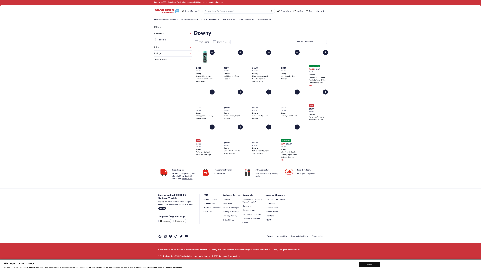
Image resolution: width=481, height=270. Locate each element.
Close (369, 265)
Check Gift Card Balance (275, 199)
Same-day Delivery (230, 216)
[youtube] (186, 236)
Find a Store (227, 203)
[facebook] (160, 236)
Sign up (162, 208)
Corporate (246, 206)
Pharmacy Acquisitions (251, 218)
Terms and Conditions (299, 236)
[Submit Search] (271, 11)
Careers (246, 223)
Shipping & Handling (231, 212)
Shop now (219, 2)
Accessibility (282, 236)
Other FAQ (208, 212)
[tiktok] (175, 236)
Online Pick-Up (228, 220)
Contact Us (227, 199)
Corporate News (249, 210)
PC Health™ (270, 203)
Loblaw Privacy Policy (173, 267)
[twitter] (181, 236)
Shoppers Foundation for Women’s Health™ (252, 200)
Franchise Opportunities (252, 214)
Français (270, 236)
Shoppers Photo (272, 207)
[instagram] (165, 236)
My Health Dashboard (212, 207)
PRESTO (269, 220)
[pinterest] (170, 236)
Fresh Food (270, 216)
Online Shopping (210, 199)
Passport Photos (272, 212)
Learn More (187, 179)
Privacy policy (317, 236)
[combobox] (239, 11)
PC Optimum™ (209, 203)
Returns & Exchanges (231, 207)
